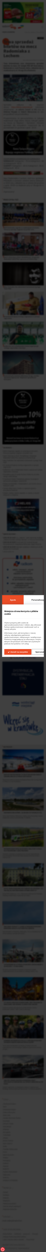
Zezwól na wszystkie (19, 652)
